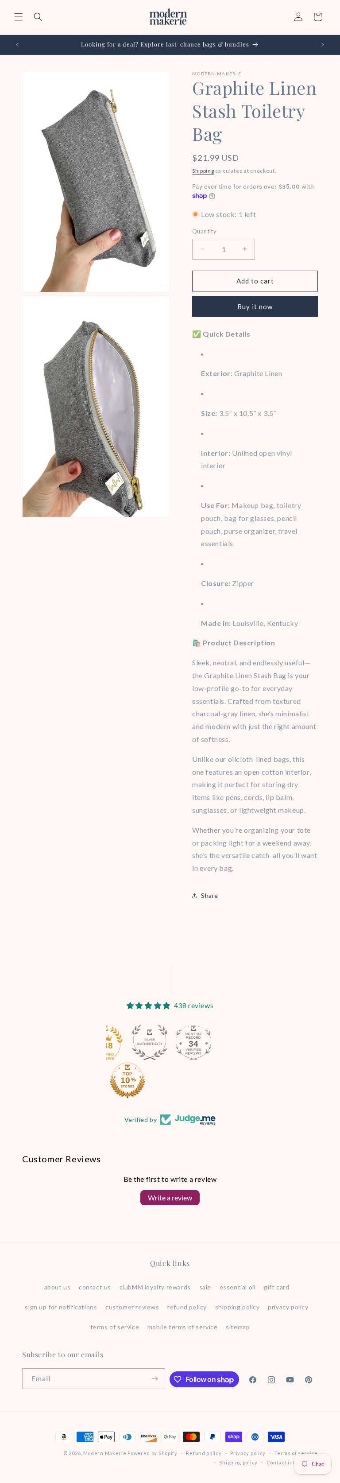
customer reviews (132, 1307)
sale (205, 1287)
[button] (18, 17)
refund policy (187, 1307)
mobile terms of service (182, 1327)
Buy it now (255, 307)
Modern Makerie (105, 1453)
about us (57, 1287)
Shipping (203, 170)
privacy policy (288, 1307)
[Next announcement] (322, 44)
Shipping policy (238, 1462)
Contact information (292, 1462)
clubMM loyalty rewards (155, 1287)
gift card (276, 1287)
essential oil (238, 1287)
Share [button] (209, 895)
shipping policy (237, 1307)
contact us (95, 1287)
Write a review (170, 1197)
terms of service (114, 1327)
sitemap (238, 1327)
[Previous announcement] (17, 44)
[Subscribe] (155, 1378)
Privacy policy (248, 1453)
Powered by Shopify (153, 1453)
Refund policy (203, 1453)
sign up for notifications (61, 1307)
